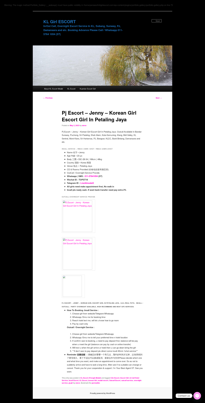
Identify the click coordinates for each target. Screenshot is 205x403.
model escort (103, 380)
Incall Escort (74, 380)
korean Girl (92, 380)
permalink (96, 383)
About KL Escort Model (53, 88)
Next (159, 98)
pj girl (71, 383)
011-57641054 (91, 176)
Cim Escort (115, 378)
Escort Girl (124, 378)
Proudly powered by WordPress (102, 393)
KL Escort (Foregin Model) (90, 378)
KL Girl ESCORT (59, 21)
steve (84, 125)
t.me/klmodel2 (87, 183)
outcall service (127, 380)
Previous (48, 98)
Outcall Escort (114, 380)
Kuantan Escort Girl (88, 88)
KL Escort (71, 88)
